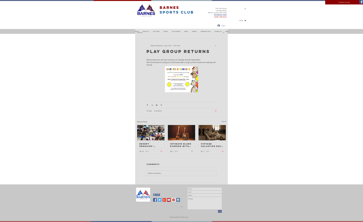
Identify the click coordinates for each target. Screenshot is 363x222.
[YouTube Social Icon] (169, 200)
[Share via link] (161, 105)
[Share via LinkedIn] (157, 105)
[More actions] (215, 45)
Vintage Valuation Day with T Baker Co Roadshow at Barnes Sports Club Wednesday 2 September (211, 145)
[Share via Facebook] (147, 105)
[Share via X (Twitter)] (152, 105)
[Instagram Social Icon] (178, 200)
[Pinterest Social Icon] (173, 200)
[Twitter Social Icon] (159, 200)
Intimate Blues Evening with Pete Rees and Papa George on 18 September (181, 145)
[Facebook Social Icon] (361, 2)
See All (224, 121)
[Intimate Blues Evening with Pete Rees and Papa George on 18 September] (181, 132)
